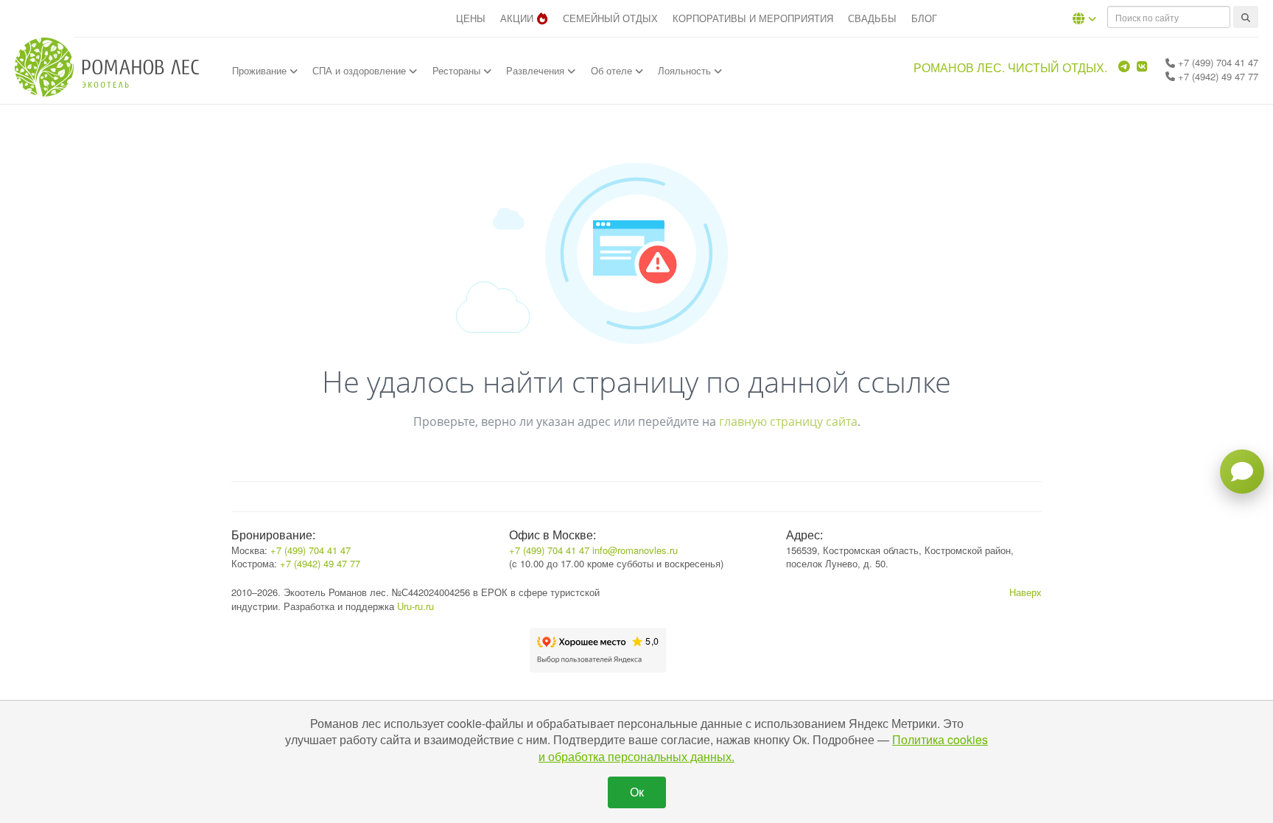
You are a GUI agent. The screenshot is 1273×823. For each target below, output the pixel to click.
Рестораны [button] (457, 70)
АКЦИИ (516, 18)
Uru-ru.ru (415, 606)
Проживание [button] (261, 70)
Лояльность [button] (686, 70)
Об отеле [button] (613, 70)
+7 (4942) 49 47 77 (1216, 76)
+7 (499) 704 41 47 (1216, 62)
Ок (637, 791)
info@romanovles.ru (635, 550)
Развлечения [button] (536, 70)
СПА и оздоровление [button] (360, 70)
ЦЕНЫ (470, 18)
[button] (1084, 18)
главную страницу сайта (788, 421)
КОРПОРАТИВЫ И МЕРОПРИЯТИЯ (753, 18)
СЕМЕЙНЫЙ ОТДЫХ (610, 18)
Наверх (1025, 592)
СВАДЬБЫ (872, 18)
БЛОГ (924, 18)
